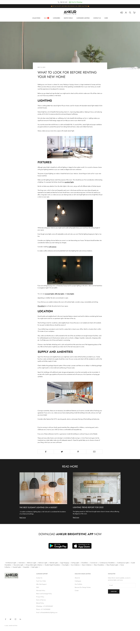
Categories (56, 18)
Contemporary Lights (123, 563)
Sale (45, 18)
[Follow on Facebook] (5, 619)
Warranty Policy (40, 590)
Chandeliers (84, 563)
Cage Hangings (64, 563)
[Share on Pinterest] (78, 452)
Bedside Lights (54, 563)
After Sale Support (41, 584)
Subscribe (114, 591)
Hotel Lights (34, 567)
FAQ (37, 587)
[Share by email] (94, 452)
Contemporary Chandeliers (107, 563)
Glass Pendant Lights (112, 565)
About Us (77, 578)
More (106, 18)
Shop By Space (68, 18)
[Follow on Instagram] (15, 619)
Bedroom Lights (42, 563)
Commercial (93, 563)
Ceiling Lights (75, 563)
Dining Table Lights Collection (34, 565)
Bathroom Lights (31, 563)
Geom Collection (87, 565)
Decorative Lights (18, 565)
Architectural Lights (11, 563)
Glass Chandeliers (99, 565)
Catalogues (78, 581)
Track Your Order (41, 581)
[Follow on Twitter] (10, 619)
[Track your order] (122, 12)
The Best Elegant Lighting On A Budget (38, 507)
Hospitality (26, 567)
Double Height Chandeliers (52, 565)
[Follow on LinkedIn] (20, 619)
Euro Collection (75, 565)
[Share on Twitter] (62, 452)
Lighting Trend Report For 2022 (88, 507)
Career (77, 590)
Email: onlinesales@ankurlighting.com (46, 612)
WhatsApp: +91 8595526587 (44, 606)
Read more (23, 517)
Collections (36, 18)
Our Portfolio (78, 584)
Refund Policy (40, 603)
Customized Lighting (83, 18)
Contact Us (97, 18)
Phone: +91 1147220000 (43, 609)
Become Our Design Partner (83, 587)
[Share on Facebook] (46, 452)
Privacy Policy (40, 597)
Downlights (65, 565)
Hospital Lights (17, 567)
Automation (21, 563)
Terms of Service (41, 600)
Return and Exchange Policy (44, 594)
